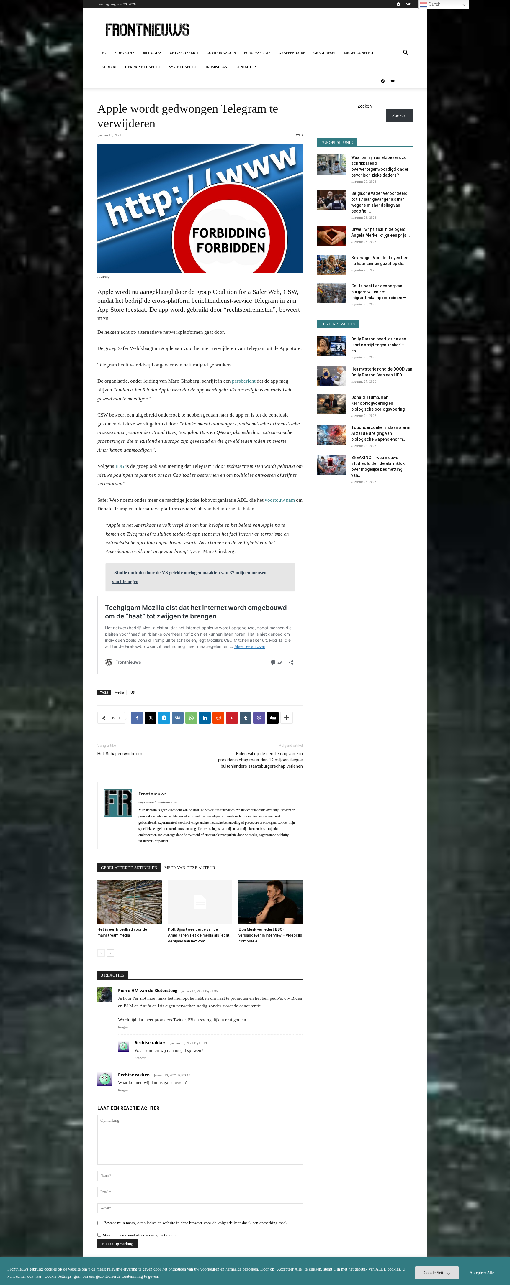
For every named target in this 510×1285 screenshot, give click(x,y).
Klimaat (109, 67)
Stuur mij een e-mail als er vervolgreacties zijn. (140, 1235)
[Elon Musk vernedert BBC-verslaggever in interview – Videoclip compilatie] (270, 902)
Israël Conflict (359, 53)
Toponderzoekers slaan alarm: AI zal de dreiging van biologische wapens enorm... (381, 433)
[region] (255, 1271)
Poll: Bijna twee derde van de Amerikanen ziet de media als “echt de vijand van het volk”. (199, 935)
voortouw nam (280, 500)
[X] (150, 718)
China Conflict (184, 53)
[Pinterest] (232, 718)
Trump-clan (216, 67)
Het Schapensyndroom (119, 753)
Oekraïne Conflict (143, 67)
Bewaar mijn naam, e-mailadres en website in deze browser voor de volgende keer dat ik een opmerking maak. (196, 1223)
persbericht (244, 381)
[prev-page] (101, 953)
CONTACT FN (246, 67)
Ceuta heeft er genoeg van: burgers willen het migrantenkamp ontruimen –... (380, 292)
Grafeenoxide (292, 53)
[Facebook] (137, 718)
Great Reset (324, 53)
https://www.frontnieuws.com (157, 802)
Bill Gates (152, 53)
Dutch (434, 4)
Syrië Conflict (183, 67)
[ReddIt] (218, 718)
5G (104, 53)
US (132, 692)
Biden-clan (124, 53)
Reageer (123, 1027)
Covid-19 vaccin (221, 53)
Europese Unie (257, 53)
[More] (286, 718)
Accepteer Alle (482, 1273)
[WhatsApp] (191, 718)
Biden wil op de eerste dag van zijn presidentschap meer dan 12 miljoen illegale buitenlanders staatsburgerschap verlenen (260, 760)
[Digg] (273, 718)
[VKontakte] (408, 4)
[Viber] (259, 718)
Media (119, 692)
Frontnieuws (152, 794)
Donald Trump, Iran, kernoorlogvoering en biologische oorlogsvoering (378, 403)
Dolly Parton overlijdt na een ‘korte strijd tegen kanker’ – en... (378, 345)
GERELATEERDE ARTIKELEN (129, 868)
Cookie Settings (437, 1273)
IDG (119, 466)
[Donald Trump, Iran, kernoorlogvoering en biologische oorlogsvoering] (331, 404)
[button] (405, 53)
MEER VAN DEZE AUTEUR (189, 868)
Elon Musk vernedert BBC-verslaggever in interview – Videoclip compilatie (270, 935)
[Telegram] (398, 4)
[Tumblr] (245, 718)
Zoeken (365, 106)
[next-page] (110, 953)
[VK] (178, 718)
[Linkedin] (205, 718)
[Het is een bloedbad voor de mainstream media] (129, 902)
